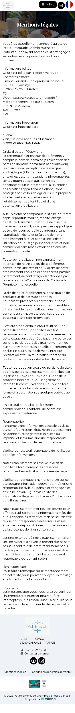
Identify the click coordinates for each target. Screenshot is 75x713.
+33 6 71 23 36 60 (35, 650)
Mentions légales (15, 672)
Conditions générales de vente (51, 672)
